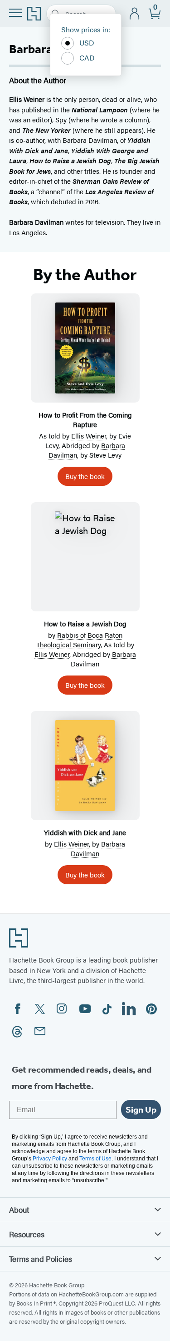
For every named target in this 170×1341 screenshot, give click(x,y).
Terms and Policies (40, 1258)
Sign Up (141, 1109)
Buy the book (85, 476)
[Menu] (15, 13)
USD (86, 42)
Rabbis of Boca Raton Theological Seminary (79, 639)
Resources (26, 1234)
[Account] (135, 14)
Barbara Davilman (98, 848)
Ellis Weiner (88, 435)
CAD (87, 57)
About (19, 1209)
